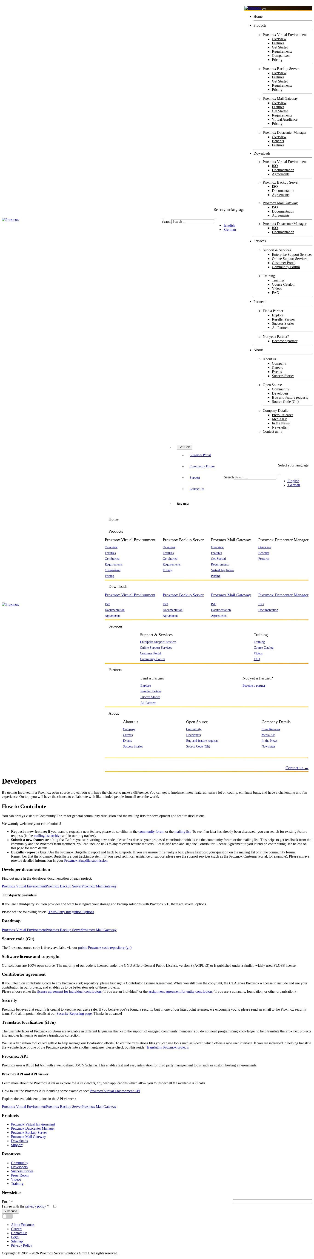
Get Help (184, 447)
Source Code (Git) (285, 402)
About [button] (113, 713)
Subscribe (10, 1211)
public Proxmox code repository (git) (104, 947)
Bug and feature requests (290, 397)
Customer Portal (283, 263)
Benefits (278, 141)
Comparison (281, 55)
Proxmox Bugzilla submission (86, 860)
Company (279, 363)
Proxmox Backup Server (281, 182)
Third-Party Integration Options (71, 912)
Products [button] (115, 531)
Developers (280, 393)
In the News (281, 423)
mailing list (182, 831)
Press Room (20, 1175)
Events (277, 372)
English (229, 225)
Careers (277, 367)
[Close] (264, 9)
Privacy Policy (21, 1245)
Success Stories (283, 323)
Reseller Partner (283, 319)
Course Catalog (283, 284)
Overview (279, 39)
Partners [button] (115, 669)
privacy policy (35, 1206)
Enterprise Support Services (292, 254)
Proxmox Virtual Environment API (115, 1091)
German (229, 229)
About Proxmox (22, 1225)
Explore (277, 315)
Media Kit (279, 419)
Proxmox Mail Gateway (280, 203)
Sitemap (17, 1241)
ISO (275, 166)
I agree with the (25, 1206)
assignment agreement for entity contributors (180, 991)
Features (278, 43)
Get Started (280, 47)
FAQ (275, 293)
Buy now (183, 504)
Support (195, 477)
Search (166, 221)
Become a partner (284, 341)
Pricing (277, 60)
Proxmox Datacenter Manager (284, 224)
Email (7, 1202)
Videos (277, 288)
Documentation (283, 170)
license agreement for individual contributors (69, 991)
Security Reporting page (74, 1013)
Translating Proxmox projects (167, 1047)
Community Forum (286, 267)
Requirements (282, 51)
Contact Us (197, 489)
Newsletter (280, 427)
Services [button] (115, 626)
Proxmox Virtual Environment (285, 162)
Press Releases (282, 415)
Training (278, 280)
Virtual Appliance (284, 119)
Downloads (262, 153)
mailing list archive (47, 836)
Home (258, 16)
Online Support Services (289, 259)
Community (280, 389)
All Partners (280, 328)
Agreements (280, 174)
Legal (15, 1237)
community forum (151, 831)
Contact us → (273, 431)
